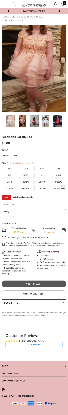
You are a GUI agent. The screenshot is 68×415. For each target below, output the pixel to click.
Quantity (5, 211)
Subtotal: (6, 223)
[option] (34, 11)
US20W (58, 182)
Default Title (10, 155)
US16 (9, 182)
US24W (25, 188)
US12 (42, 175)
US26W (42, 188)
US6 (59, 168)
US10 (25, 175)
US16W (25, 182)
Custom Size (58, 188)
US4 (42, 168)
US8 (9, 175)
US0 (9, 168)
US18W (42, 182)
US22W (9, 188)
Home (6, 17)
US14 (58, 175)
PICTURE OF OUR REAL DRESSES (27, 17)
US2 (26, 168)
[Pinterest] (3, 389)
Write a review (34, 344)
